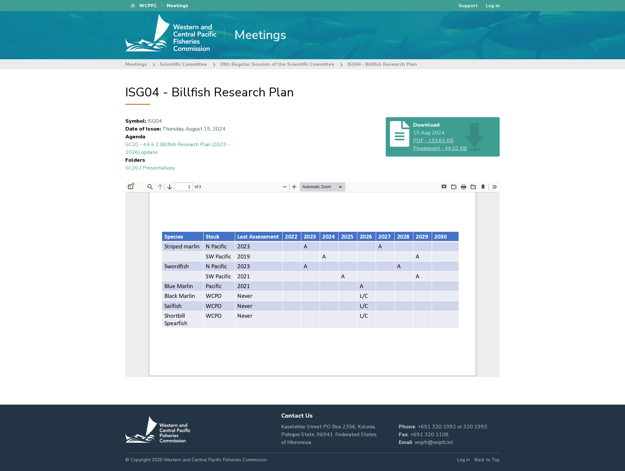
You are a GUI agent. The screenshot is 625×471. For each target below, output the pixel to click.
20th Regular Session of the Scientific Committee (277, 64)
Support (468, 6)
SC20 (131, 144)
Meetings (136, 64)
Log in (493, 6)
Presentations (159, 168)
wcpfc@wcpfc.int (434, 442)
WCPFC (148, 6)
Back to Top (487, 460)
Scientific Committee (183, 64)
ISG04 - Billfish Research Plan (382, 64)
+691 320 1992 (437, 426)
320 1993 (475, 426)
